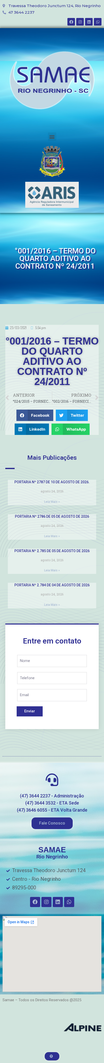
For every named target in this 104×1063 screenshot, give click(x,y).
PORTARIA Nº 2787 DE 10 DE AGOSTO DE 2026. (52, 482)
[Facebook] (71, 22)
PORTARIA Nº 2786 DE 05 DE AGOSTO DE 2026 (52, 516)
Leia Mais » (52, 502)
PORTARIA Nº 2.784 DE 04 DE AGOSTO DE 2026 (52, 585)
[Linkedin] (89, 22)
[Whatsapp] (97, 22)
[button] (52, 136)
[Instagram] (80, 22)
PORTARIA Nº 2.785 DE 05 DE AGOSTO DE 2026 (52, 551)
